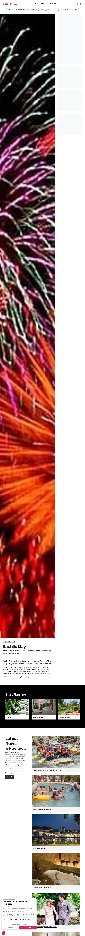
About (34, 4)
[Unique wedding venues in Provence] (56, 911)
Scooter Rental (20, 9)
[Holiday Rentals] (70, 709)
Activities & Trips (53, 9)
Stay (42, 4)
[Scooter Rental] (44, 709)
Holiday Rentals (33, 9)
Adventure (52, 4)
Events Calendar (9, 641)
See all (8, 777)
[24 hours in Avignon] (56, 832)
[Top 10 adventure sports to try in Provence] (56, 754)
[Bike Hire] (17, 709)
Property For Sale (72, 9)
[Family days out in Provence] (56, 793)
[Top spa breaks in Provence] (56, 871)
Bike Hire (10, 9)
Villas (62, 9)
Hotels (43, 9)
